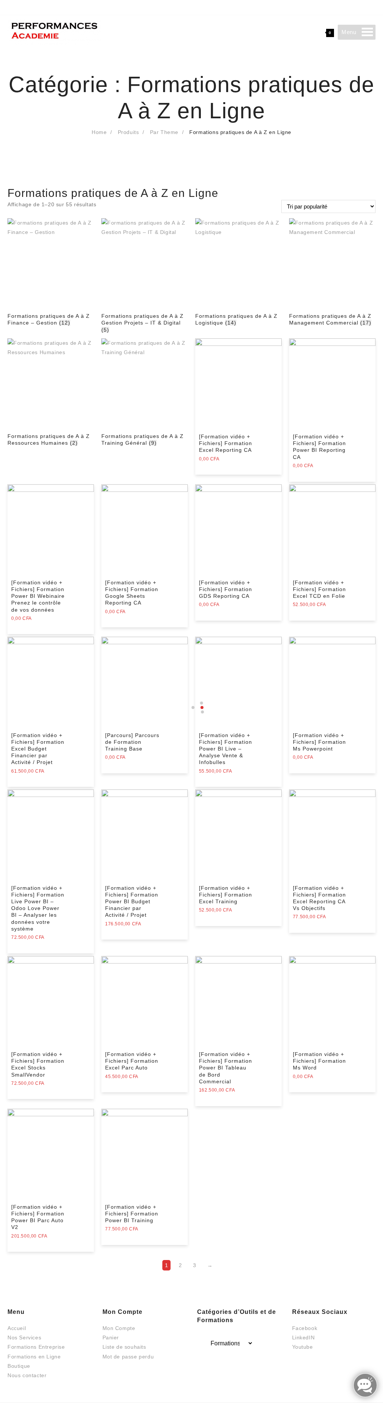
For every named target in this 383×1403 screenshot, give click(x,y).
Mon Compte (118, 1328)
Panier (110, 1337)
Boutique (18, 1366)
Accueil (16, 1328)
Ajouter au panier (221, 464)
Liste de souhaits (124, 1347)
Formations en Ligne (34, 1357)
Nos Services (24, 1337)
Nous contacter (26, 1375)
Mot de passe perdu (128, 1357)
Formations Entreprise (36, 1347)
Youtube (302, 1347)
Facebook (305, 1328)
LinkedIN (303, 1337)
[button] (349, 32)
